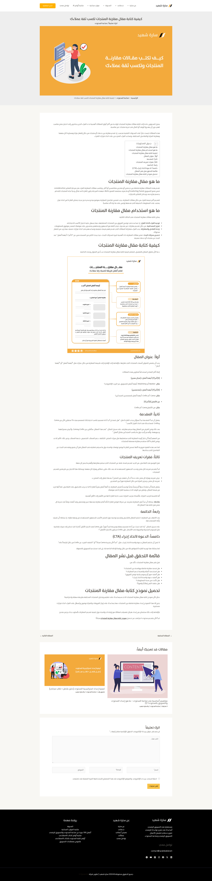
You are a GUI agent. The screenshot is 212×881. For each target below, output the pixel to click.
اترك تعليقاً (113, 23)
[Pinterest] (155, 857)
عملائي (121, 835)
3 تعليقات (164, 706)
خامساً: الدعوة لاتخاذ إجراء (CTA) (144, 168)
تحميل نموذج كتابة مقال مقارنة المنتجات (141, 174)
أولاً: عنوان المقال (150, 156)
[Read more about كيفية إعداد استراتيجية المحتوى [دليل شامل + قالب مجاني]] (74, 670)
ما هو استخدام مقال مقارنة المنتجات (143, 150)
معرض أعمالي (121, 832)
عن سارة (121, 826)
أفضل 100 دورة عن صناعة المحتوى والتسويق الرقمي (70, 832)
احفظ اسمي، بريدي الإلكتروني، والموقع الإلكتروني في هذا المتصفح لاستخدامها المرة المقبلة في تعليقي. (114, 778)
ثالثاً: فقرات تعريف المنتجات (146, 162)
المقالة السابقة (165, 635)
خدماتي (121, 829)
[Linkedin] (171, 857)
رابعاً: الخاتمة (152, 165)
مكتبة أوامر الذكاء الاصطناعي (70, 835)
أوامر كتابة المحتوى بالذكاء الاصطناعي (70, 838)
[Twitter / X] (167, 857)
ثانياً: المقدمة (151, 159)
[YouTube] (151, 857)
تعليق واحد (101, 692)
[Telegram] (147, 857)
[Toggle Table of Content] (154, 144)
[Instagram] (159, 857)
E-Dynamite (84, 874)
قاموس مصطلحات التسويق (70, 841)
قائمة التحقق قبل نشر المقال (146, 171)
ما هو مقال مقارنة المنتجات (146, 147)
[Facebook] (163, 857)
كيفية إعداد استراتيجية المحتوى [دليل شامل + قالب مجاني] (77, 689)
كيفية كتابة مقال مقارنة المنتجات (144, 153)
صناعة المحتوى (101, 23)
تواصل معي (121, 838)
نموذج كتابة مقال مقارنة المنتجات (113, 618)
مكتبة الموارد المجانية (70, 829)
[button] (128, 5)
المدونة (70, 826)
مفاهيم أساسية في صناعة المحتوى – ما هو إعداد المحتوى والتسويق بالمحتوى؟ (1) (139, 702)
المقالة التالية (46, 635)
